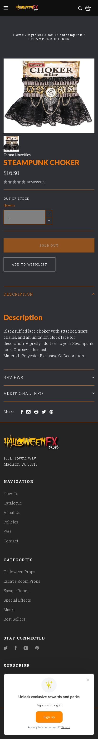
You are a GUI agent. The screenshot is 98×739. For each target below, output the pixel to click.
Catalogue (13, 502)
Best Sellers (14, 619)
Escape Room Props (22, 581)
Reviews (14, 377)
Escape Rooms (17, 590)
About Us (12, 512)
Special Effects (17, 600)
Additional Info (23, 393)
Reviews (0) (36, 182)
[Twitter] (6, 648)
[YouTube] (26, 648)
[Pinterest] (37, 648)
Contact (11, 540)
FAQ (7, 531)
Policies (11, 521)
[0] (88, 7)
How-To (11, 493)
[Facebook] (16, 648)
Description (18, 294)
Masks (9, 609)
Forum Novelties (17, 154)
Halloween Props (19, 571)
